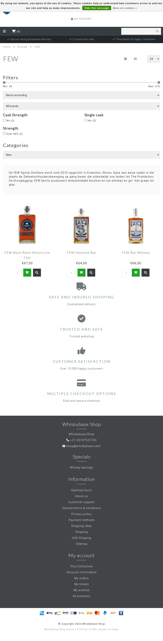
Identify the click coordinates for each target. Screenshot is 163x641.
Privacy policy (81, 514)
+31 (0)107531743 (83, 440)
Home (7, 46)
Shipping (81, 532)
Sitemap (81, 543)
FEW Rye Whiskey (136, 252)
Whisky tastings (81, 467)
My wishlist (82, 590)
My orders (81, 578)
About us (81, 496)
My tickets (81, 584)
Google (115, 629)
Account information (82, 572)
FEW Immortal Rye (81, 252)
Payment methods (82, 520)
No (10, 120)
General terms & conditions (81, 508)
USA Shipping (81, 537)
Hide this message (96, 8)
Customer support (81, 502)
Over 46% (14, 133)
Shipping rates (81, 526)
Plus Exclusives (81, 566)
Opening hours (81, 490)
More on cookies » (125, 8)
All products (81, 596)
